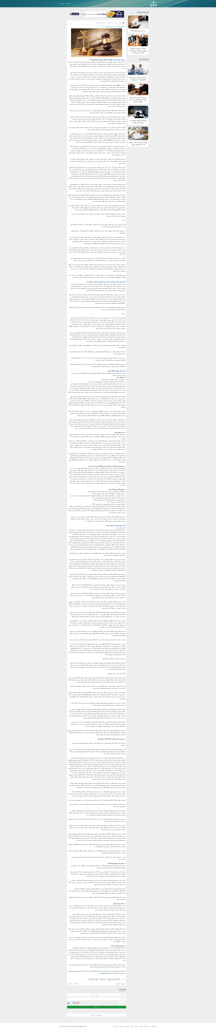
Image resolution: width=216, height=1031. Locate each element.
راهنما (127, 1026)
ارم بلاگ (93, 1015)
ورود (60, 3)
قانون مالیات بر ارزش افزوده (114, 979)
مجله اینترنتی (153, 1026)
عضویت (67, 3)
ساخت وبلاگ (146, 1026)
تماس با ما (115, 1026)
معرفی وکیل (122, 1026)
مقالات (131, 1026)
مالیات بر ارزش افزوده (93, 979)
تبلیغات (136, 1026)
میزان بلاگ (67, 1026)
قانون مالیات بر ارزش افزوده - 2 (113, 26)
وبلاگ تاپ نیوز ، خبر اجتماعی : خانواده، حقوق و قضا (109, 22)
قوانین (140, 1026)
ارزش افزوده (103, 979)
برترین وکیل (99, 1015)
